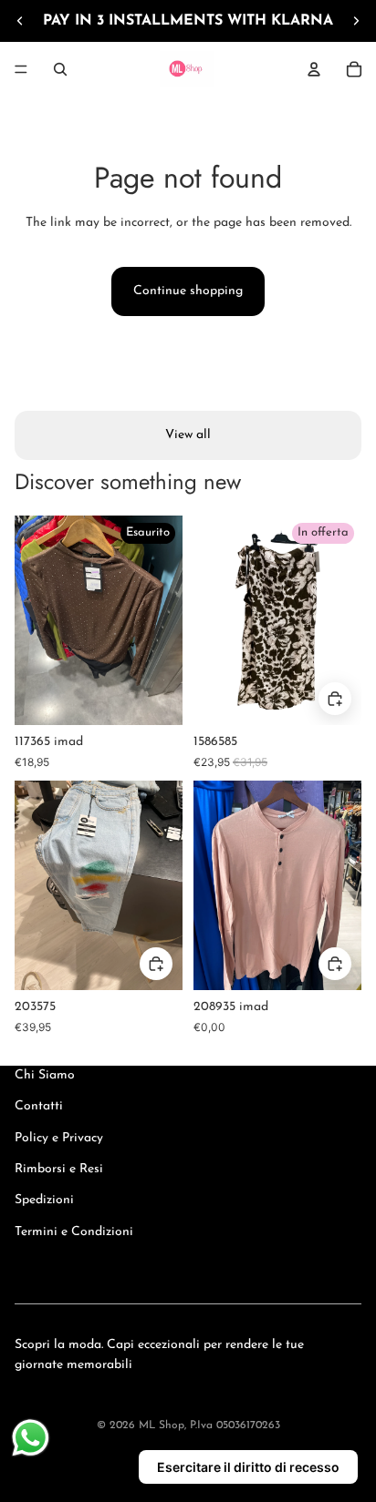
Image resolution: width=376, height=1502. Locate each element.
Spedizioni (44, 1200)
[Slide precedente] (20, 21)
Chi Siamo (45, 1075)
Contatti (39, 1106)
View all (188, 435)
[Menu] (21, 69)
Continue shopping (188, 291)
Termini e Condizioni (74, 1232)
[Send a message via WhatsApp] (30, 1437)
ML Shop (161, 1425)
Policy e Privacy (59, 1138)
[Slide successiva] (356, 21)
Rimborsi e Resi (59, 1169)
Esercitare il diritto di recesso (248, 1467)
